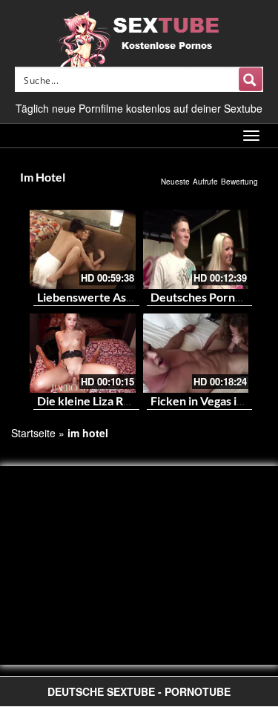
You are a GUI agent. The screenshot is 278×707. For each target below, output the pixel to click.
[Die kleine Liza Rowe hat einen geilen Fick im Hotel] (83, 353)
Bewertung (239, 181)
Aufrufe (205, 181)
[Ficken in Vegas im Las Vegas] (196, 353)
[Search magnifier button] (250, 79)
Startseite (33, 432)
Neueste (175, 181)
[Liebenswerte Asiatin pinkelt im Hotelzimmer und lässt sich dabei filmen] (83, 249)
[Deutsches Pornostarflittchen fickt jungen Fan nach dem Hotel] (196, 249)
